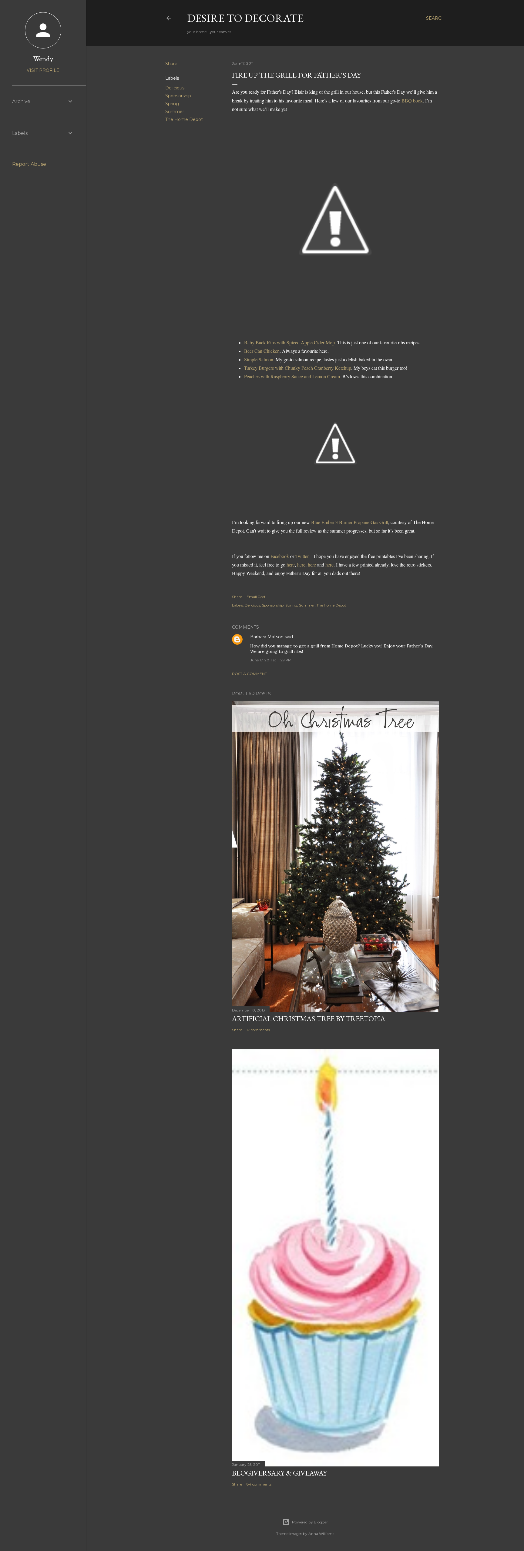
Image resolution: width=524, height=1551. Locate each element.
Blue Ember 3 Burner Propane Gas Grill (349, 522)
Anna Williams (321, 1533)
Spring (172, 103)
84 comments (259, 1484)
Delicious (174, 88)
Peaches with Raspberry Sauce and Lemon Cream (292, 376)
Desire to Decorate (245, 18)
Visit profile (43, 70)
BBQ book (412, 100)
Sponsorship (178, 96)
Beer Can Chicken (262, 351)
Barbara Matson (267, 637)
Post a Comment (249, 673)
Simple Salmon (258, 359)
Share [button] (171, 63)
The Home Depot (184, 119)
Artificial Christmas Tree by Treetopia (308, 1018)
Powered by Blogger (310, 1522)
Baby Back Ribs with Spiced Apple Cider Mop (289, 342)
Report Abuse (29, 164)
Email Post (256, 596)
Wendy (43, 58)
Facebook (279, 556)
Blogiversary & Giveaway (279, 1473)
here (291, 564)
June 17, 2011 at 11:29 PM (270, 660)
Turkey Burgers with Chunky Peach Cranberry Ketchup (297, 368)
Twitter (302, 556)
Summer (174, 111)
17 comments (258, 1030)
